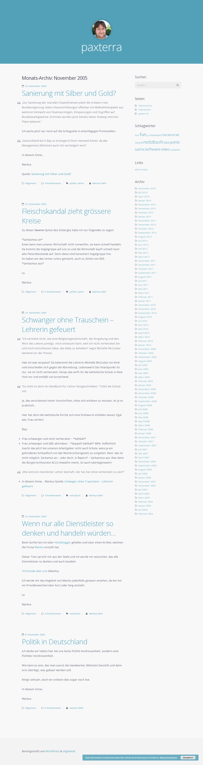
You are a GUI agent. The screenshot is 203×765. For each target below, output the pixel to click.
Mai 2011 (143, 288)
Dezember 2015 (147, 204)
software (152, 149)
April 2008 (144, 421)
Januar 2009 (144, 385)
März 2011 (144, 292)
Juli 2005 (142, 489)
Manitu (39, 547)
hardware (155, 135)
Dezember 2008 (147, 389)
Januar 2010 (144, 344)
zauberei (175, 149)
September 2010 (147, 312)
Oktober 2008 (146, 397)
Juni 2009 (143, 369)
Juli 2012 (142, 248)
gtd (148, 135)
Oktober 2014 (146, 228)
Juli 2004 (142, 509)
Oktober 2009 (146, 352)
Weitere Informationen (168, 758)
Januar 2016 (144, 200)
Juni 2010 (143, 324)
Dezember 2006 (147, 461)
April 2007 (144, 457)
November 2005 (147, 485)
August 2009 (145, 361)
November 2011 (147, 264)
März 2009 (144, 377)
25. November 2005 (36, 86)
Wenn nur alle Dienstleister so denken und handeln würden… (69, 528)
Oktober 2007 (146, 441)
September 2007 (147, 445)
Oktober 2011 (146, 268)
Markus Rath (99, 183)
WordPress (53, 751)
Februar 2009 (145, 381)
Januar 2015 (144, 216)
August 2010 (145, 316)
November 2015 (147, 208)
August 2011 (145, 276)
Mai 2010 (143, 328)
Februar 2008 (145, 429)
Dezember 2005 (147, 481)
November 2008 (147, 393)
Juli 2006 (142, 473)
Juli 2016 (142, 192)
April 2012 (144, 256)
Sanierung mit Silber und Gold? (69, 93)
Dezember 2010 (147, 304)
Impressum (144, 109)
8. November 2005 (35, 634)
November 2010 (147, 308)
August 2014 (145, 236)
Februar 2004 (145, 513)
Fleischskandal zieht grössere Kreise (66, 215)
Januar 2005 (144, 505)
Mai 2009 (143, 373)
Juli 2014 (142, 240)
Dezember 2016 (147, 188)
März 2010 (144, 336)
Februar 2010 (145, 340)
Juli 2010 (142, 320)
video (165, 149)
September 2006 (147, 465)
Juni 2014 (143, 244)
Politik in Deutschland (54, 641)
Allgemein (30, 183)
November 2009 (147, 348)
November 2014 (147, 224)
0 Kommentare (53, 183)
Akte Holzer (141, 169)
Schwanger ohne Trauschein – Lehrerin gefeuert (68, 324)
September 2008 (147, 401)
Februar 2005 (145, 501)
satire (81, 183)
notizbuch (75, 495)
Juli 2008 (142, 409)
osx (166, 142)
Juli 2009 (142, 365)
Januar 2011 (144, 300)
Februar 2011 (145, 296)
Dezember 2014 (147, 220)
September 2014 (147, 232)
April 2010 (144, 332)
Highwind (69, 751)
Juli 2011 (142, 280)
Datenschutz (145, 105)
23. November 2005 (36, 516)
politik (73, 183)
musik (139, 142)
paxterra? (143, 113)
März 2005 (144, 497)
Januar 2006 (144, 477)
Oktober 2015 (146, 212)
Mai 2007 (143, 453)
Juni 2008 (143, 413)
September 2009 (147, 356)
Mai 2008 (143, 417)
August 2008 (145, 405)
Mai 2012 (143, 252)
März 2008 (144, 425)
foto (137, 135)
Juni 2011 (143, 284)
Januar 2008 (144, 433)
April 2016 (144, 196)
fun (143, 134)
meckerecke (170, 135)
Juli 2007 (142, 449)
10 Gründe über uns (34, 571)
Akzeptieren (188, 757)
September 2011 (147, 272)
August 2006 (145, 469)
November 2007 (147, 437)
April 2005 (144, 493)
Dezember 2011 (147, 260)
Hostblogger (63, 542)
